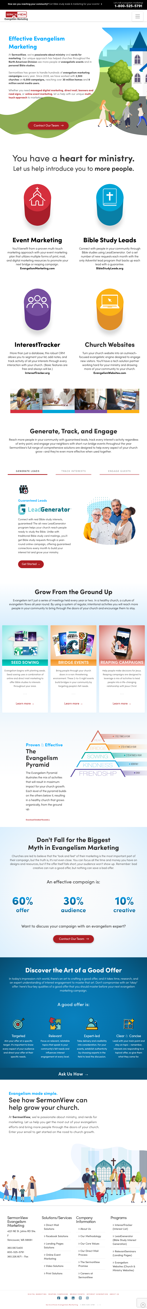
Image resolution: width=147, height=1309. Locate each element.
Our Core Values (89, 1243)
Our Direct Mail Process (88, 1252)
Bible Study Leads (109, 239)
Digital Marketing (37, 1294)
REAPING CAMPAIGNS (58, 1294)
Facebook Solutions (57, 1236)
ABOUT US (114, 1294)
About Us (85, 1229)
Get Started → (31, 564)
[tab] (27, 472)
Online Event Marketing (52, 1256)
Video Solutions (54, 1266)
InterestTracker (37, 344)
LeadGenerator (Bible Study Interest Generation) (124, 1240)
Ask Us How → (73, 1073)
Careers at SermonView (85, 1275)
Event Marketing (37, 239)
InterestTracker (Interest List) (122, 1227)
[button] (137, 16)
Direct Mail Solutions (51, 1227)
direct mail (70, 90)
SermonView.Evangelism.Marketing (62, 1305)
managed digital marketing (47, 90)
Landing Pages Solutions (53, 1245)
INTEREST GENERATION (97, 1294)
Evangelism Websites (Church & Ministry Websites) (124, 1266)
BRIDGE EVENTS (77, 1294)
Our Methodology (90, 1236)
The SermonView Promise (89, 1264)
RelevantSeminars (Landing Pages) (124, 1253)
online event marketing (38, 94)
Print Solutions (54, 1273)
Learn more (25, 703)
